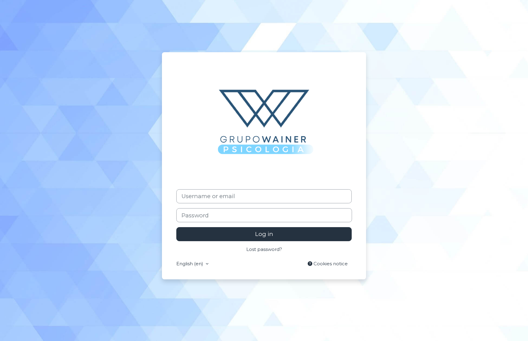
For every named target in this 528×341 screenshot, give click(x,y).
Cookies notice (330, 264)
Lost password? (264, 249)
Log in (264, 234)
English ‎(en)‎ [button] (190, 264)
